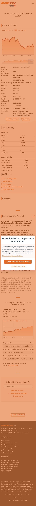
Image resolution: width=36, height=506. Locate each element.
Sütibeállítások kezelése (18, 267)
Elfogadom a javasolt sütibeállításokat (18, 261)
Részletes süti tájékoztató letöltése (12, 256)
